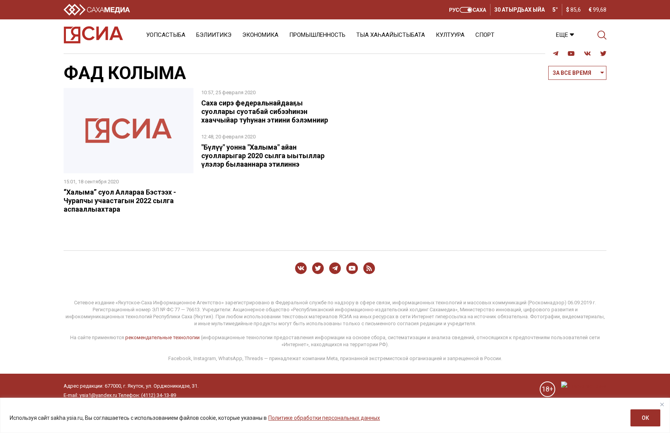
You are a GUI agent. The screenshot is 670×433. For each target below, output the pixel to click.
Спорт (484, 34)
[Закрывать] (662, 404)
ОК (645, 418)
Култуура (450, 34)
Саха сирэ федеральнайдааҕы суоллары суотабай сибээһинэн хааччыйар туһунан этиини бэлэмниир (264, 111)
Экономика (260, 34)
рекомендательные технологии (162, 337)
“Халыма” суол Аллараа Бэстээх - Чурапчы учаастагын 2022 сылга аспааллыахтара (120, 200)
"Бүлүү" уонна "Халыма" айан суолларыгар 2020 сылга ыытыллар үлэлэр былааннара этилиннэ (263, 155)
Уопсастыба (165, 34)
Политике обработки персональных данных (324, 418)
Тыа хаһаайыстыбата (390, 34)
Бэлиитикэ (213, 34)
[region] (335, 415)
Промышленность (317, 34)
